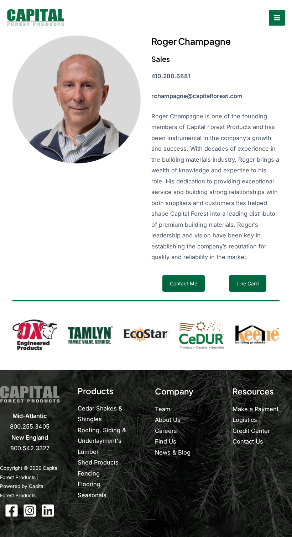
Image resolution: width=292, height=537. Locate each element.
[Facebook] (12, 510)
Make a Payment (255, 409)
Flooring (89, 484)
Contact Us (248, 441)
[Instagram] (30, 510)
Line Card (247, 283)
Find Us (165, 441)
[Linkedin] (48, 510)
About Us (168, 419)
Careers (166, 430)
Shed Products (98, 462)
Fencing (89, 473)
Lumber (88, 451)
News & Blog (173, 452)
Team (162, 409)
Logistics (245, 419)
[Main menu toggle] (277, 18)
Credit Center (251, 430)
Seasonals (92, 495)
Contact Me (183, 283)
